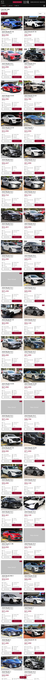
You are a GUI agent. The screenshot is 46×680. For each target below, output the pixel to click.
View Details (6, 44)
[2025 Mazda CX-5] (12, 55)
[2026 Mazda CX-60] (34, 567)
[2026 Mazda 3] (34, 599)
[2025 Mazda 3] (34, 119)
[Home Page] (2, 2)
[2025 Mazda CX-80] (12, 87)
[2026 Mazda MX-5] (12, 567)
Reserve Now (17, 44)
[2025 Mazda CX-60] (34, 87)
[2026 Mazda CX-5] (12, 151)
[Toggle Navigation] (44, 5)
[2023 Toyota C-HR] (12, 535)
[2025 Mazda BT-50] (12, 23)
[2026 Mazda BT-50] (12, 439)
